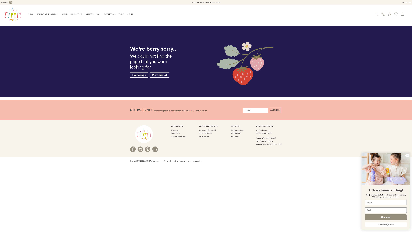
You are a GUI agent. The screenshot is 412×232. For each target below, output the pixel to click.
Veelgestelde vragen (264, 133)
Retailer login (236, 133)
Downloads (175, 133)
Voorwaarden (157, 161)
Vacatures (235, 136)
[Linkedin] (155, 149)
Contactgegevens (263, 130)
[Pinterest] (148, 149)
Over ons (174, 130)
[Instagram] (140, 149)
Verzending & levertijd (207, 130)
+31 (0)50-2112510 (264, 141)
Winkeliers (4, 2)
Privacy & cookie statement (175, 161)
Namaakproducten (178, 136)
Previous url (159, 75)
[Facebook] (133, 149)
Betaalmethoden (205, 133)
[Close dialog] (407, 155)
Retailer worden (237, 130)
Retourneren (204, 136)
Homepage (139, 75)
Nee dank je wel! (386, 224)
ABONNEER (274, 110)
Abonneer (386, 217)
